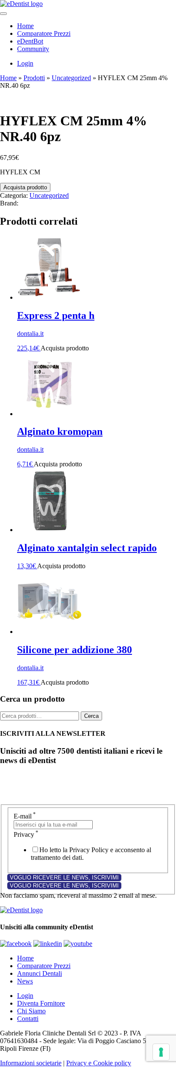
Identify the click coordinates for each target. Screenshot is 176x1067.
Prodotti (34, 77)
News (25, 981)
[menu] (3, 13)
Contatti (27, 1018)
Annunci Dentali (39, 973)
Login (25, 63)
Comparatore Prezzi (43, 33)
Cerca (91, 716)
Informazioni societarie (31, 1063)
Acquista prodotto (25, 187)
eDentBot (30, 41)
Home (25, 25)
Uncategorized (71, 77)
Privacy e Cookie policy (98, 1063)
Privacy (26, 834)
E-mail (25, 816)
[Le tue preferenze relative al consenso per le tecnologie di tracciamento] (161, 1052)
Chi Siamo (31, 1011)
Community (33, 48)
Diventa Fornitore (41, 1003)
